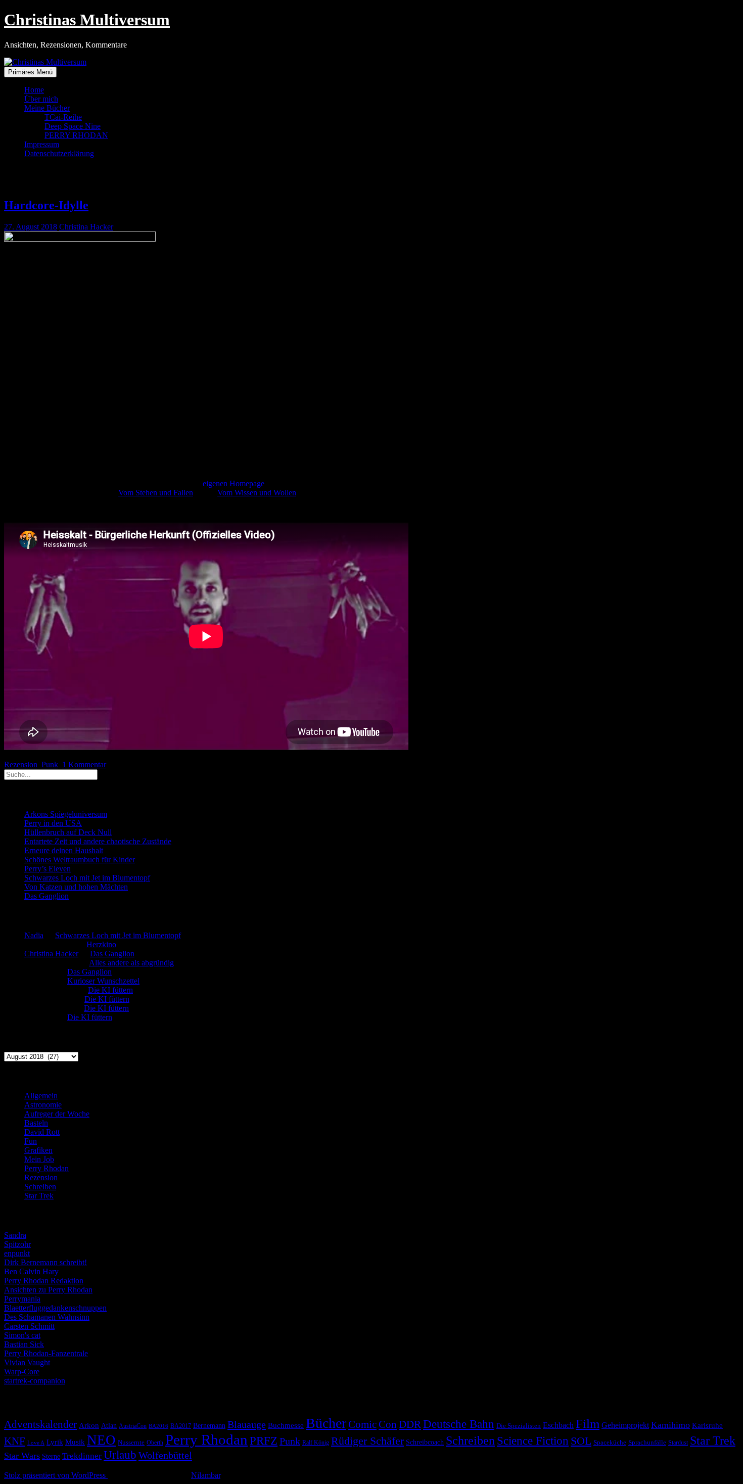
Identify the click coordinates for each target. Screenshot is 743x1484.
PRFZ (263, 1440)
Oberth (155, 1442)
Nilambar (205, 1475)
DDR (410, 1424)
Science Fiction (533, 1440)
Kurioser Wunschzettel (103, 981)
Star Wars (22, 1456)
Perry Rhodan (46, 1168)
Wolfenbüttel (165, 1455)
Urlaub (120, 1454)
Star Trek (39, 1195)
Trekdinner (82, 1456)
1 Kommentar (84, 764)
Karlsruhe (707, 1425)
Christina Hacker (86, 226)
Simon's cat (22, 1335)
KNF (14, 1441)
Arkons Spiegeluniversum (65, 814)
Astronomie (43, 1104)
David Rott (42, 1132)
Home (34, 89)
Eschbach (558, 1425)
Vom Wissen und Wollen (256, 492)
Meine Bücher (47, 108)
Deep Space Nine (72, 126)
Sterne (51, 1456)
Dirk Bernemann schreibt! (45, 1262)
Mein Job (39, 1159)
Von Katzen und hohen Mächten (76, 887)
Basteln (36, 1123)
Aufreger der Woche (56, 1113)
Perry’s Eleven (47, 868)
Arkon (89, 1425)
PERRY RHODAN (76, 135)
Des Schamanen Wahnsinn (46, 1317)
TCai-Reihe (63, 117)
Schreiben (40, 1186)
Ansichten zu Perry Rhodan (48, 1289)
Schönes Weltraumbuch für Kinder (79, 859)
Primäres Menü (30, 72)
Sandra (15, 1235)
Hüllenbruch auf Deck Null (68, 832)
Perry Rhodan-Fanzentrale (46, 1353)
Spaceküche (609, 1442)
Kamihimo (670, 1425)
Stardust (678, 1443)
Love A (35, 1443)
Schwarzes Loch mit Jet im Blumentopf (87, 877)
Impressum (41, 144)
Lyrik (55, 1442)
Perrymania (22, 1298)
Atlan (109, 1425)
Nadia (33, 935)
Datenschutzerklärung (59, 153)
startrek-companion (34, 1380)
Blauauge (246, 1424)
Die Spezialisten (518, 1425)
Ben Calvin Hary (31, 1271)
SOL (581, 1441)
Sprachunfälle (647, 1442)
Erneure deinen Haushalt (63, 850)
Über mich (41, 99)
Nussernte (131, 1442)
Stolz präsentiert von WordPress (56, 1475)
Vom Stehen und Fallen (155, 492)
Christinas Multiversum (87, 20)
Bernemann (209, 1425)
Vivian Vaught (27, 1362)
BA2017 (180, 1425)
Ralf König (315, 1442)
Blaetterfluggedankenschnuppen (55, 1308)
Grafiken (38, 1150)
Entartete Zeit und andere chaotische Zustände (97, 841)
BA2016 (158, 1426)
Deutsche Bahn (458, 1424)
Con (388, 1424)
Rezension (20, 764)
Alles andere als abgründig (131, 962)
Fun (30, 1141)
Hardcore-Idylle (46, 205)
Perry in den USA (53, 823)
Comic (362, 1424)
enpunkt (17, 1253)
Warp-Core (21, 1371)
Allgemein (41, 1095)
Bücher (326, 1423)
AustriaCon (133, 1425)
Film (587, 1423)
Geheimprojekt (625, 1425)
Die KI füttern (110, 990)
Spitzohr (17, 1244)
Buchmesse (286, 1425)
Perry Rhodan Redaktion (43, 1280)
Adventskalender (40, 1424)
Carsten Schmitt (29, 1326)
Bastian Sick (24, 1344)
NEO (101, 1440)
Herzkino (101, 944)
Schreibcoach (425, 1442)
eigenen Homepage (233, 483)
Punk (49, 764)
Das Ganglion (46, 896)
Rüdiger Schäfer (367, 1441)
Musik (75, 1442)
